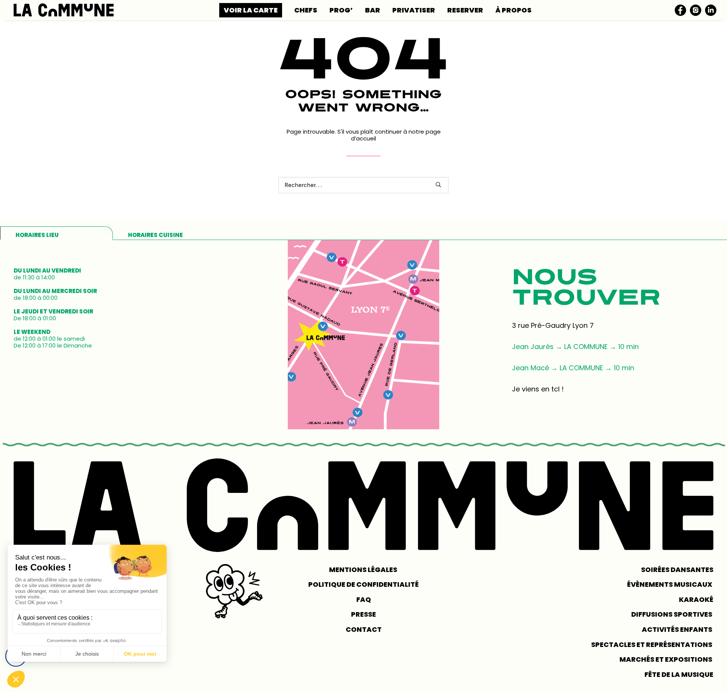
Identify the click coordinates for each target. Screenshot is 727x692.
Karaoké (696, 599)
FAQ (363, 599)
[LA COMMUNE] (64, 10)
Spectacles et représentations (652, 644)
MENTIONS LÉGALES (363, 569)
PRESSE (363, 614)
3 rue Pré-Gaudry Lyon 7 (553, 325)
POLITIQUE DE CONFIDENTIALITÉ (363, 584)
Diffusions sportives (672, 614)
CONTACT (364, 629)
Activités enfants (677, 629)
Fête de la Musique (678, 674)
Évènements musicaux (670, 584)
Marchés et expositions (666, 659)
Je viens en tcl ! (538, 389)
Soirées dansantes (677, 569)
